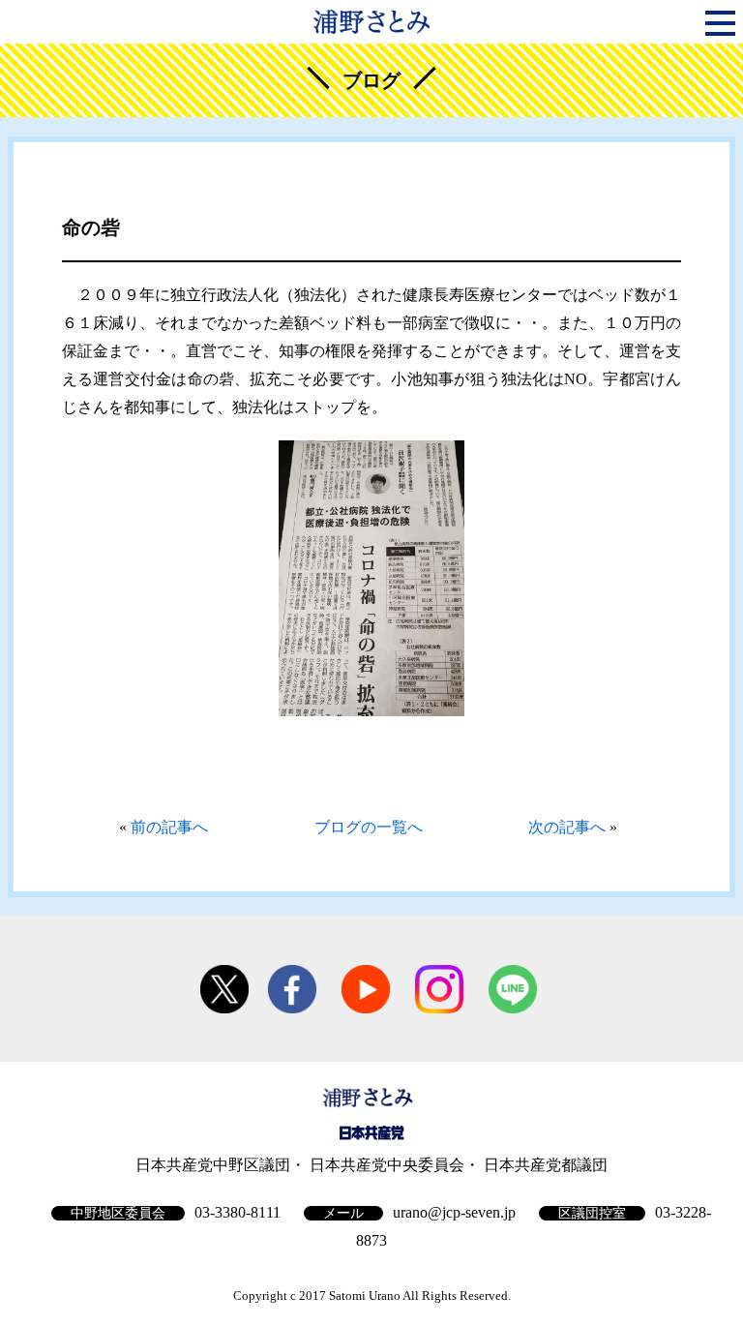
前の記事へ (169, 827)
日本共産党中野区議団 (212, 1165)
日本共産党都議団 (546, 1165)
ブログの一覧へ (368, 827)
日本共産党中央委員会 (387, 1165)
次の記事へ (567, 827)
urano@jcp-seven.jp (454, 1212)
